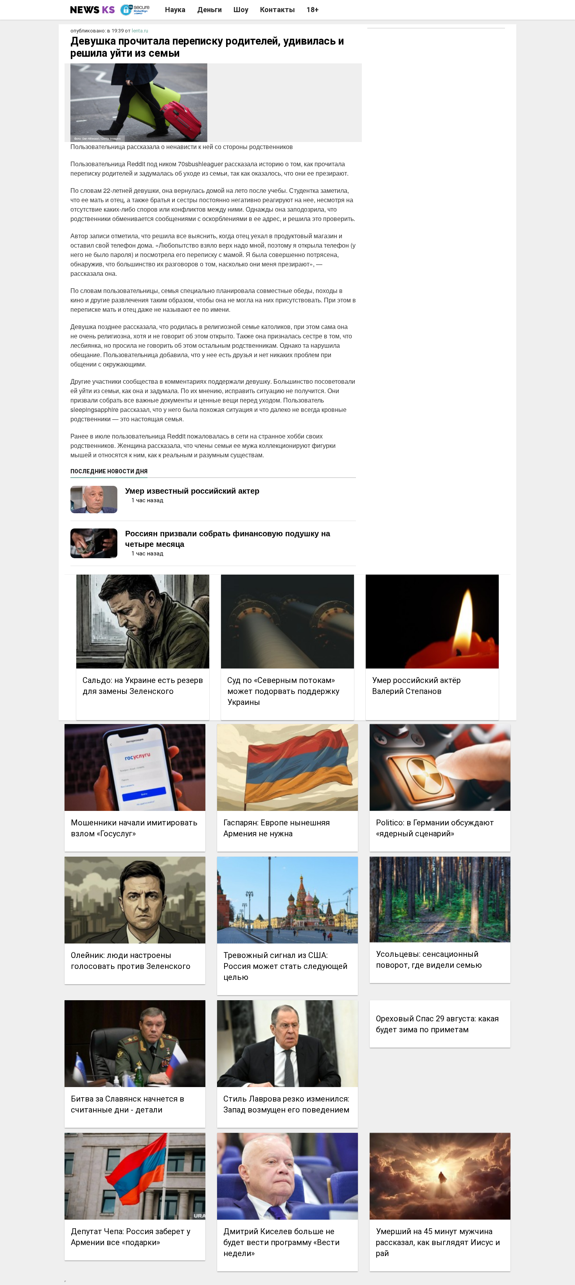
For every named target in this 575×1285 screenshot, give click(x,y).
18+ (313, 9)
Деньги (209, 9)
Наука (175, 9)
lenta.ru (140, 31)
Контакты (277, 9)
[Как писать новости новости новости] (93, 10)
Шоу (241, 9)
